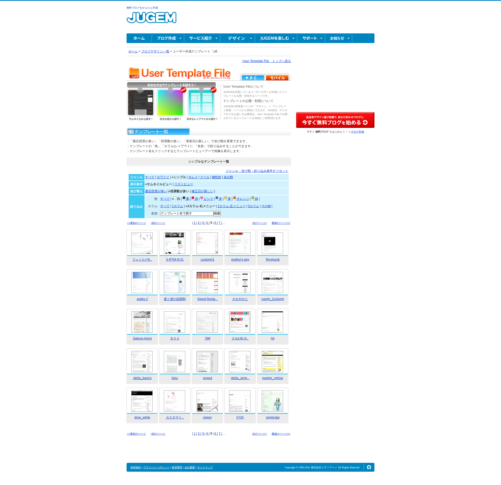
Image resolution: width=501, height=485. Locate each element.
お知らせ (338, 38)
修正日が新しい (202, 191)
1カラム (177, 206)
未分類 (228, 177)
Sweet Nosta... (207, 299)
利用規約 (135, 467)
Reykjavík (273, 259)
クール (205, 177)
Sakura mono (142, 338)
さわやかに (240, 299)
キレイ (193, 177)
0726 (240, 417)
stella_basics (142, 378)
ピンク (208, 199)
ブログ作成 (168, 38)
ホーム (139, 38)
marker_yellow (272, 378)
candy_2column (272, 299)
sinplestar (273, 417)
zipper (207, 417)
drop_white (142, 417)
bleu (175, 378)
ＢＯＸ (175, 338)
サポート (311, 38)
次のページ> (259, 222)
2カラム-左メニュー (232, 206)
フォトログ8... (142, 259)
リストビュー (183, 184)
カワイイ (163, 177)
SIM (207, 338)
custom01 (207, 259)
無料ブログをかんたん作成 (142, 7)
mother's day (240, 259)
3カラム (253, 206)
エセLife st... (240, 338)
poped (207, 378)
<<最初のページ (136, 222)
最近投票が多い (156, 191)
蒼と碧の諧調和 (175, 299)
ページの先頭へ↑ (368, 467)
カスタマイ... (175, 417)
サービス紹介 (202, 38)
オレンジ (242, 199)
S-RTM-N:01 (175, 259)
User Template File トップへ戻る (266, 61)
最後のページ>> (281, 222)
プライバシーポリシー (156, 467)
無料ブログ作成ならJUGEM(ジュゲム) (151, 20)
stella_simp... (240, 378)
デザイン (237, 38)
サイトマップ (205, 467)
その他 (266, 206)
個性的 (216, 177)
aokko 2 (142, 299)
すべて (149, 177)
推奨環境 (177, 467)
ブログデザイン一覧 (155, 51)
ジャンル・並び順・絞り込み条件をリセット (257, 171)
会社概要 (189, 467)
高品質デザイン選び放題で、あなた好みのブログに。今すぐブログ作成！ (335, 120)
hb (273, 338)
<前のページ (158, 222)
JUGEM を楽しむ (276, 38)
